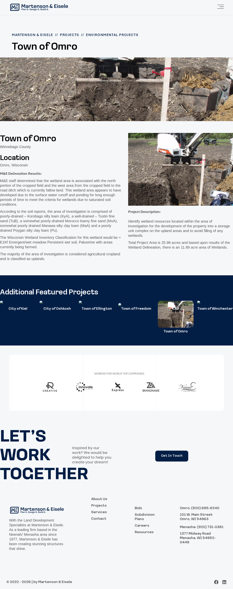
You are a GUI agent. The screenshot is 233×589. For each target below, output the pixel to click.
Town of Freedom (136, 309)
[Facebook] (216, 582)
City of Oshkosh (57, 309)
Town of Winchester (215, 309)
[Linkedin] (224, 582)
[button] (132, 169)
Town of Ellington (97, 309)
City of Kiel (18, 309)
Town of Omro (175, 331)
